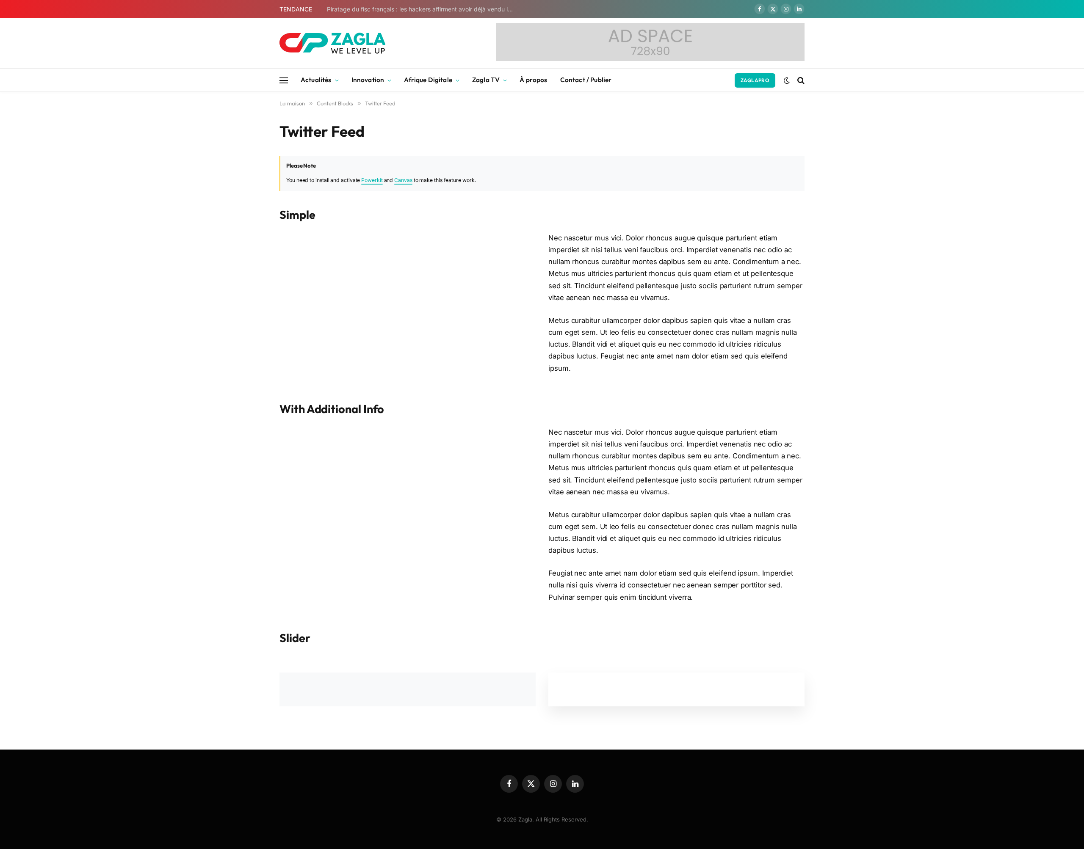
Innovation (367, 80)
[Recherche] (800, 80)
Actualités (316, 80)
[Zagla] (332, 43)
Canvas (403, 180)
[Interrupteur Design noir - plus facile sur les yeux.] (787, 80)
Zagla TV (486, 80)
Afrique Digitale (428, 80)
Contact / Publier (586, 80)
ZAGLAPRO (755, 80)
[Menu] (283, 80)
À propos (533, 80)
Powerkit (371, 180)
